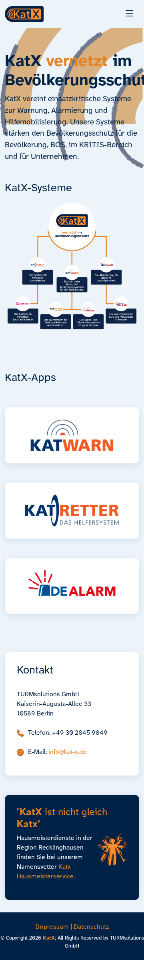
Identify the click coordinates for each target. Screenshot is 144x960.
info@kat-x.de (67, 752)
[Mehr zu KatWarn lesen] (72, 435)
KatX (49, 938)
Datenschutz (91, 927)
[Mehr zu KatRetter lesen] (72, 511)
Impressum (52, 927)
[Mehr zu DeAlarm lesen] (72, 586)
